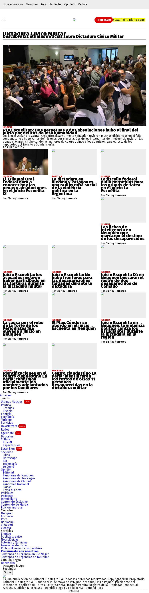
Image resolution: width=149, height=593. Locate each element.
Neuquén (32, 4)
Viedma (82, 4)
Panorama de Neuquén (18, 475)
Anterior (5, 395)
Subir (7, 572)
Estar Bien (11, 448)
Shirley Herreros (18, 198)
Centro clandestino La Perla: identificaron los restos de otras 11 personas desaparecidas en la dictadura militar (74, 380)
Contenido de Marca (14, 504)
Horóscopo (10, 458)
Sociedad (7, 452)
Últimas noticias (13, 4)
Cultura (5, 439)
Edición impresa (12, 507)
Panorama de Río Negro (19, 478)
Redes (5, 429)
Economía (7, 416)
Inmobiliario (9, 498)
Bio (5, 461)
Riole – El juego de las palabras (21, 548)
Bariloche (55, 4)
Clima (6, 455)
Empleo (6, 533)
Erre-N (7, 442)
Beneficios (8, 562)
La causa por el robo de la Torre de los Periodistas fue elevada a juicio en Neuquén (23, 328)
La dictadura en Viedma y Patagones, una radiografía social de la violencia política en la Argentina (74, 186)
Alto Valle (7, 516)
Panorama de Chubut (17, 481)
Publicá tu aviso (11, 536)
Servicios (7, 422)
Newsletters (13, 426)
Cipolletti (69, 4)
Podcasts (7, 495)
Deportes (7, 436)
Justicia (7, 127)
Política (6, 405)
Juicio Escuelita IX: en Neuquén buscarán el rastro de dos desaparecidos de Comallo (122, 280)
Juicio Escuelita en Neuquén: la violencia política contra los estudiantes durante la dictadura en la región (123, 330)
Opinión (6, 469)
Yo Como (8, 466)
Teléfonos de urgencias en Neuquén (25, 557)
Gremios (8, 408)
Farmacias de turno (14, 545)
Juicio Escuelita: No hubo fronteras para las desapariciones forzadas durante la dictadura (72, 280)
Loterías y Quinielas (14, 542)
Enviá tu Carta (12, 490)
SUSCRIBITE (129, 19)
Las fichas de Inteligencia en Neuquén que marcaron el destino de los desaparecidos (122, 232)
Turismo (6, 419)
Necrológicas (9, 539)
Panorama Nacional (16, 484)
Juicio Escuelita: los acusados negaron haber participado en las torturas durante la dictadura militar (24, 280)
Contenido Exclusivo (14, 501)
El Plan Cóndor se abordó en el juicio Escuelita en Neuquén (74, 325)
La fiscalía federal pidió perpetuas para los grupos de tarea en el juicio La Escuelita (122, 184)
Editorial (8, 472)
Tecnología (10, 463)
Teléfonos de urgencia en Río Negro (25, 554)
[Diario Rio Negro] (4, 576)
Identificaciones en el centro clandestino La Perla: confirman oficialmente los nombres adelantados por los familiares (25, 380)
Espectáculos (11, 445)
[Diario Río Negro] (74, 19)
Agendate (10, 433)
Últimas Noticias (15, 401)
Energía (6, 414)
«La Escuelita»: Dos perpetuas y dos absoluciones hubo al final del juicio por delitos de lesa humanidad (70, 131)
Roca (44, 4)
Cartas (7, 487)
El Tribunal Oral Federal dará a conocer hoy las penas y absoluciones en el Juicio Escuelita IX (25, 186)
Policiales (7, 493)
